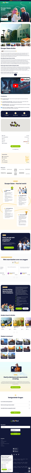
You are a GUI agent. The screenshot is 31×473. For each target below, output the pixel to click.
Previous (14, 277)
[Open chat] (29, 471)
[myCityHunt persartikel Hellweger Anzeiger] (15, 174)
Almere (21, 462)
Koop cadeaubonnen (16, 387)
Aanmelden (15, 433)
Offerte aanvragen (25, 308)
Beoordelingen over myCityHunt (5, 443)
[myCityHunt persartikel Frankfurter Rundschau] (27, 169)
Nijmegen (26, 462)
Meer (15, 74)
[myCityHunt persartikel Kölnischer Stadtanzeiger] (27, 174)
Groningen (18, 462)
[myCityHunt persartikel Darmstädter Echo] (21, 169)
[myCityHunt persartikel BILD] (15, 170)
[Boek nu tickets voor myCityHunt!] (29, 468)
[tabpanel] (6, 114)
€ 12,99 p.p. (16, 146)
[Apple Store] (15, 449)
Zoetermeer (25, 463)
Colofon (26, 472)
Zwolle (22, 463)
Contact (2, 444)
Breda (23, 462)
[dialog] (7, 463)
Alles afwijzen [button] (9, 469)
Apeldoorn (19, 463)
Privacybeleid (28, 472)
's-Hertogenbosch (15, 463)
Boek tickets (9, 247)
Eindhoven (15, 462)
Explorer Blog (2, 442)
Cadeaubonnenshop (3, 441)
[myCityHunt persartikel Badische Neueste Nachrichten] (3, 169)
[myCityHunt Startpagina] (5, 2)
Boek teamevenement (19, 308)
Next (17, 277)
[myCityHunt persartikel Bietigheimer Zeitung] (9, 169)
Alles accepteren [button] (4, 469)
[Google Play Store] (15, 451)
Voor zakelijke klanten (15, 149)
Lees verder (7, 461)
